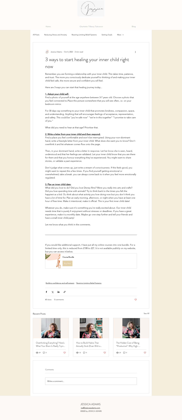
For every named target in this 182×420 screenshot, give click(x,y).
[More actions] (135, 51)
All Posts (36, 35)
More (119, 35)
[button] (91, 261)
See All (146, 313)
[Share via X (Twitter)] (52, 292)
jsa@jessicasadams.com (90, 408)
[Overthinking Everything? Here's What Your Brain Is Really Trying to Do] (51, 328)
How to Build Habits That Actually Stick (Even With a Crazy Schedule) (88, 344)
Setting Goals (107, 35)
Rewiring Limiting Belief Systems (84, 35)
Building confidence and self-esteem (60, 283)
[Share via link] (64, 292)
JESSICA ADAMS (90, 404)
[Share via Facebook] (46, 292)
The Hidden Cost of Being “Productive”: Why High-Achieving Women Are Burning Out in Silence (129, 344)
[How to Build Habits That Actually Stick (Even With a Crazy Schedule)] (91, 328)
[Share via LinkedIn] (58, 292)
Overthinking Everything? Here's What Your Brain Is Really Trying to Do (50, 344)
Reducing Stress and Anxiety (55, 35)
